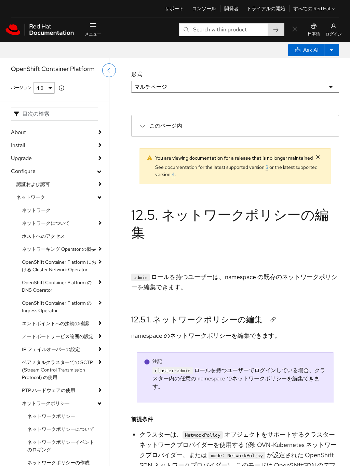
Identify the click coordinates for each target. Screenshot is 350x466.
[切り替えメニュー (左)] (109, 70)
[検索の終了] (294, 29)
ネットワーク (30, 197)
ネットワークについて (46, 223)
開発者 (231, 8)
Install (18, 145)
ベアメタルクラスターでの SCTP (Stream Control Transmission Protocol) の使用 (57, 369)
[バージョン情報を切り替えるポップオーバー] (61, 88)
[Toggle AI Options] (331, 50)
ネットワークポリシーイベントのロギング (60, 446)
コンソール (204, 8)
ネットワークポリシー (46, 403)
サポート (174, 8)
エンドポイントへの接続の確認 (55, 323)
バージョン (21, 87)
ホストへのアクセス (43, 236)
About (18, 132)
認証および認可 (33, 184)
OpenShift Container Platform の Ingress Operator (57, 307)
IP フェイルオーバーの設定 (51, 349)
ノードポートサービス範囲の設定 (58, 336)
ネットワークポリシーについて (60, 429)
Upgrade (21, 158)
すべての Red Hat (312, 8)
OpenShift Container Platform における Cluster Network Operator (59, 266)
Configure (23, 171)
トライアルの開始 (266, 8)
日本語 (314, 34)
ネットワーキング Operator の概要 (59, 249)
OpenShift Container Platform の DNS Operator (57, 286)
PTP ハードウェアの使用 (48, 390)
